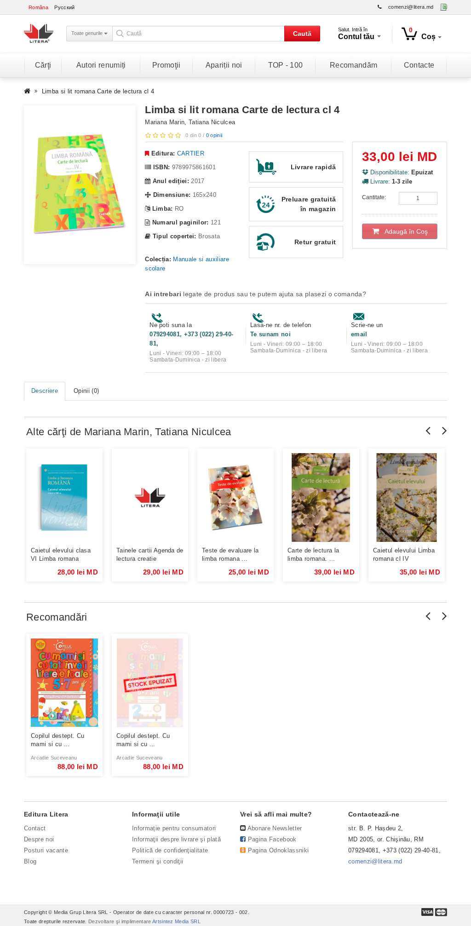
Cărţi (43, 65)
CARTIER (190, 153)
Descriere (44, 390)
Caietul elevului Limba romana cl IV (404, 554)
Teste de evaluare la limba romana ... (230, 554)
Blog (30, 861)
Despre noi (39, 839)
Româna (38, 7)
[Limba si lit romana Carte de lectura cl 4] (80, 184)
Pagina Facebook (272, 839)
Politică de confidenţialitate (170, 850)
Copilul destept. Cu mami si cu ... (57, 740)
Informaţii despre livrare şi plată (176, 839)
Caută (302, 33)
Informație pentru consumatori (174, 828)
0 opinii (214, 135)
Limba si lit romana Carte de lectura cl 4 (98, 91)
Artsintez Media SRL (176, 921)
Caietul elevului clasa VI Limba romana (61, 554)
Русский (64, 7)
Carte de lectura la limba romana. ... (313, 554)
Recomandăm (353, 65)
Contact (35, 828)
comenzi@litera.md (411, 7)
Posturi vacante (46, 850)
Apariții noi (224, 65)
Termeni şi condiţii (157, 861)
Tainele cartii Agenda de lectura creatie (150, 554)
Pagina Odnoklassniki (278, 850)
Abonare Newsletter (274, 828)
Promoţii (166, 65)
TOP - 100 (285, 65)
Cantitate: (374, 197)
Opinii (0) (86, 390)
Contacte (419, 65)
